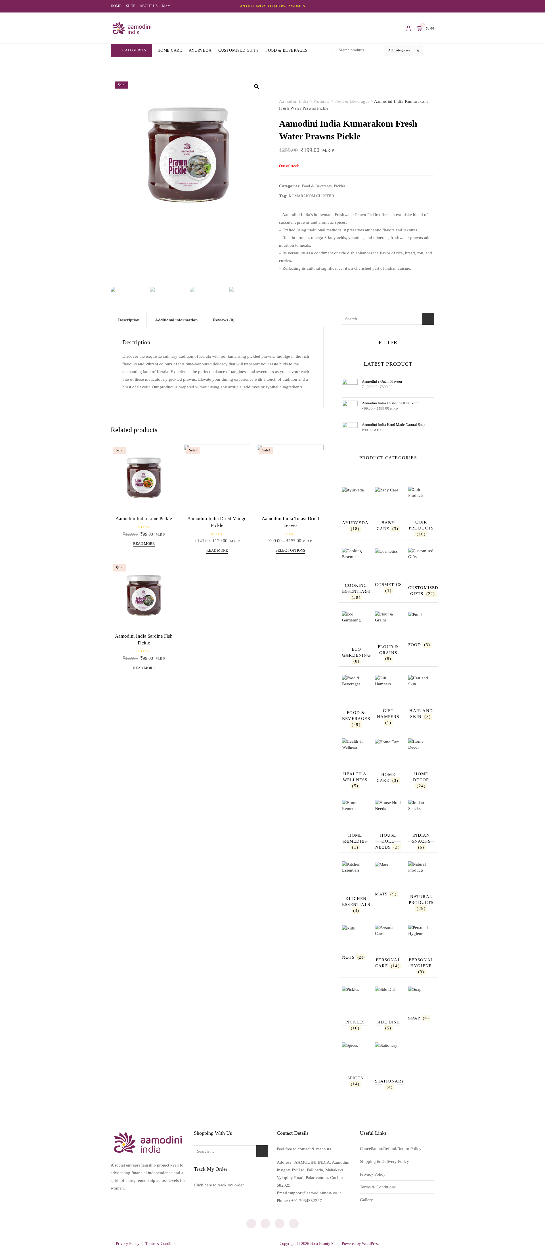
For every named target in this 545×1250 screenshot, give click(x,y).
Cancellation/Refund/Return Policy (391, 1148)
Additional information (176, 320)
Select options (290, 550)
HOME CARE (170, 50)
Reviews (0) (223, 320)
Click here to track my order (219, 1185)
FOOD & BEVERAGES (286, 50)
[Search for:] (388, 319)
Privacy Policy (372, 1174)
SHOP (130, 6)
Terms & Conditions (378, 1187)
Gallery (366, 1199)
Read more (144, 543)
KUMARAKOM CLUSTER (311, 196)
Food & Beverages (317, 186)
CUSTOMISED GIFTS (238, 50)
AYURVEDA (200, 50)
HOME (116, 6)
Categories (134, 50)
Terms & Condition (161, 1243)
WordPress (370, 1243)
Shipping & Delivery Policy (384, 1161)
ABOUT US (149, 6)
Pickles (339, 186)
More (166, 6)
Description (128, 320)
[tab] (129, 320)
